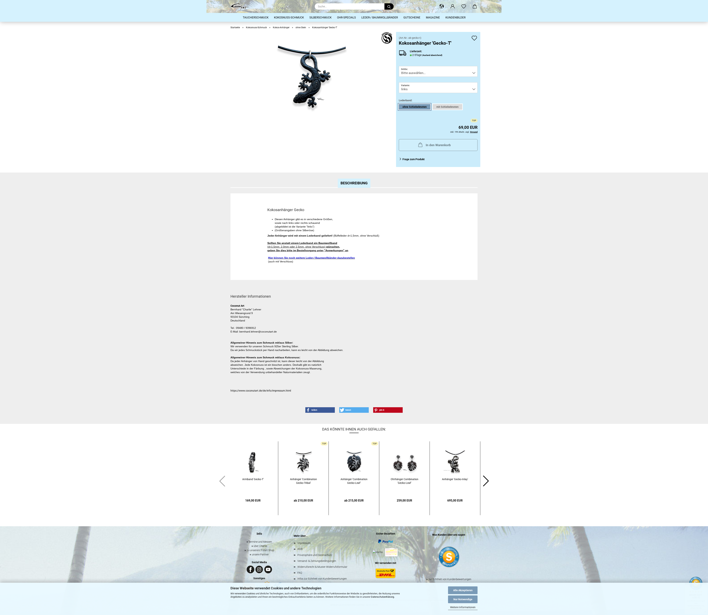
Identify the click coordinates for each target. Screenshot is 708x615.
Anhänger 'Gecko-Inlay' (455, 479)
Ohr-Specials (346, 17)
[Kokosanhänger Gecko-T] (312, 77)
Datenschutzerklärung (382, 596)
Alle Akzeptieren (463, 590)
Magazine (433, 17)
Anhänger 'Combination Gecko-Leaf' (354, 481)
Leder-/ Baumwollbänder (379, 17)
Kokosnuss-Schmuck (289, 17)
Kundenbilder (455, 17)
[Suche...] (389, 6)
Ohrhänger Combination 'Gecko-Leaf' (404, 481)
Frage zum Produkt (413, 159)
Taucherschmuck (255, 17)
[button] (441, 6)
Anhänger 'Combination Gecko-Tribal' (303, 481)
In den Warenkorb (438, 145)
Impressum (303, 543)
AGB (300, 548)
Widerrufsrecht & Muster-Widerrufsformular (322, 566)
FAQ (299, 572)
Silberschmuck (320, 17)
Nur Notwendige (462, 599)
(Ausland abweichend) (432, 55)
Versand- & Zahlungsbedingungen (316, 560)
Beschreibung (354, 183)
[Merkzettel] (463, 6)
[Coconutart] (241, 6)
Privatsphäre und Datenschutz (314, 555)
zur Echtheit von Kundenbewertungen (448, 579)
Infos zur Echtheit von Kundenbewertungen (322, 578)
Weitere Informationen (463, 607)
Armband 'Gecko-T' (253, 479)
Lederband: (405, 100)
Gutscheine (411, 17)
